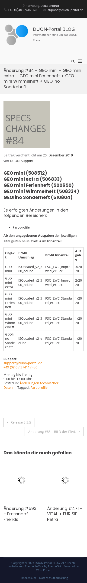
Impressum (28, 578)
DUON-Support (21, 161)
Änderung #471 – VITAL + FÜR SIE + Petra (44, 513)
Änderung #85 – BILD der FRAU (52, 431)
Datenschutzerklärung (53, 578)
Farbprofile (39, 387)
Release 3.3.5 (21, 422)
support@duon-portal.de (22, 363)
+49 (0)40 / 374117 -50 (20, 367)
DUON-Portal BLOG (54, 29)
